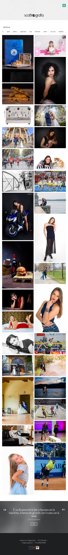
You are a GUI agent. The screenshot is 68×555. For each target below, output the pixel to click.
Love (30, 31)
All (3, 31)
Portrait (37, 31)
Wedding (61, 31)
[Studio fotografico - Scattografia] (34, 15)
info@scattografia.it (27, 543)
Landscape (23, 31)
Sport (45, 31)
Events (15, 31)
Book (8, 31)
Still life (52, 31)
